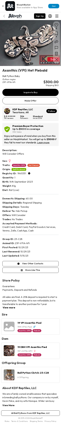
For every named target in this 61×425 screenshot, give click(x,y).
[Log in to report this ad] (56, 47)
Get (54, 6)
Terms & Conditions (19, 421)
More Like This (32, 270)
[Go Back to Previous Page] (4, 16)
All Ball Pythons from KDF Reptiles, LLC (30, 413)
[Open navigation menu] (57, 16)
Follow (51, 111)
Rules (7, 421)
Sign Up (40, 16)
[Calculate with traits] (56, 53)
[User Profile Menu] (50, 16)
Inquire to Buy (30, 92)
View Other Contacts (32, 263)
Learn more (43, 142)
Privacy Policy (50, 421)
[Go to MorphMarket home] (15, 15)
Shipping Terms (36, 421)
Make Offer (30, 100)
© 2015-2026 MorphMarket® (30, 418)
